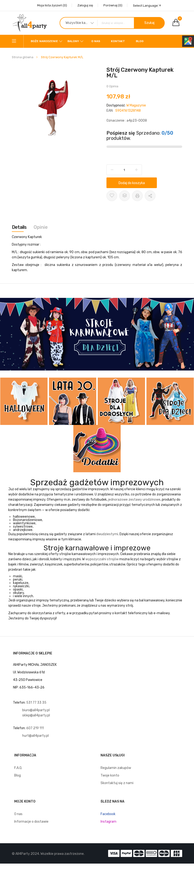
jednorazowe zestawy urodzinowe (134, 500)
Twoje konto (110, 775)
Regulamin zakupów (116, 768)
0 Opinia (112, 86)
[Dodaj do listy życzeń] (111, 195)
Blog (140, 41)
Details (19, 227)
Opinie (41, 227)
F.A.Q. (18, 768)
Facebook (108, 814)
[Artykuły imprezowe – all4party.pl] (29, 23)
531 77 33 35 (36, 703)
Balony (73, 41)
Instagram (108, 822)
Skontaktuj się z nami (117, 783)
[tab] (19, 227)
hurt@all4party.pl (35, 736)
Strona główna (22, 57)
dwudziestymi (107, 534)
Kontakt (118, 41)
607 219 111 (35, 728)
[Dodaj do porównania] (124, 195)
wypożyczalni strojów (102, 559)
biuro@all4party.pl (36, 710)
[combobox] (112, 23)
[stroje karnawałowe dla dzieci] (97, 334)
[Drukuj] (137, 195)
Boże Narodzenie (44, 41)
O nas (95, 41)
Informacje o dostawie (31, 822)
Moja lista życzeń (52, 5)
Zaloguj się (85, 5)
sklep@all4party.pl (36, 715)
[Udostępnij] (150, 195)
